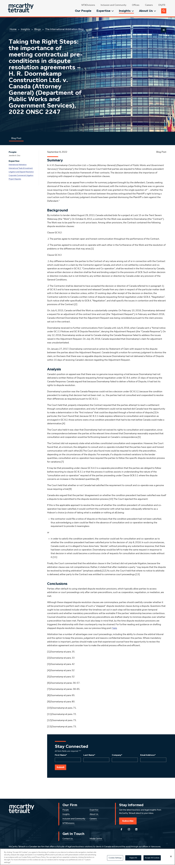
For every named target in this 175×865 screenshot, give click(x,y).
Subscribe (127, 820)
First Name (61, 755)
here (114, 628)
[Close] (171, 856)
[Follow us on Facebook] (121, 829)
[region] (87, 857)
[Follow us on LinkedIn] (136, 829)
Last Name (89, 755)
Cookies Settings (115, 858)
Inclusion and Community (113, 5)
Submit (60, 767)
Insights (125, 11)
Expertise (103, 11)
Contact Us (68, 839)
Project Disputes (15, 179)
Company (117, 755)
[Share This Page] (163, 30)
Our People (83, 11)
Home (13, 29)
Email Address (148, 755)
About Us (146, 11)
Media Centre (96, 839)
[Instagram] (129, 829)
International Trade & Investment (21, 168)
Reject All (133, 858)
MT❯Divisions (88, 5)
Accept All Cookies (152, 858)
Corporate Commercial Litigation (21, 175)
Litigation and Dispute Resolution (21, 172)
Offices (135, 5)
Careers (149, 5)
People (66, 810)
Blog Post (16, 138)
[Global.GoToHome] (21, 8)
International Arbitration (18, 165)
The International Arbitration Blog (64, 29)
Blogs (37, 29)
